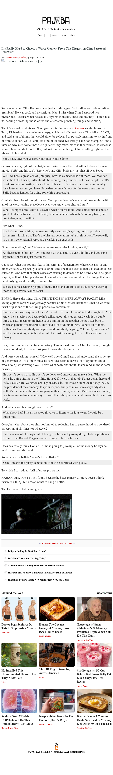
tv (47, 35)
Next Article (66, 543)
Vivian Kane (12, 57)
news (54, 35)
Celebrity (23, 57)
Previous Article (50, 543)
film (39, 35)
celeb (63, 35)
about (72, 35)
